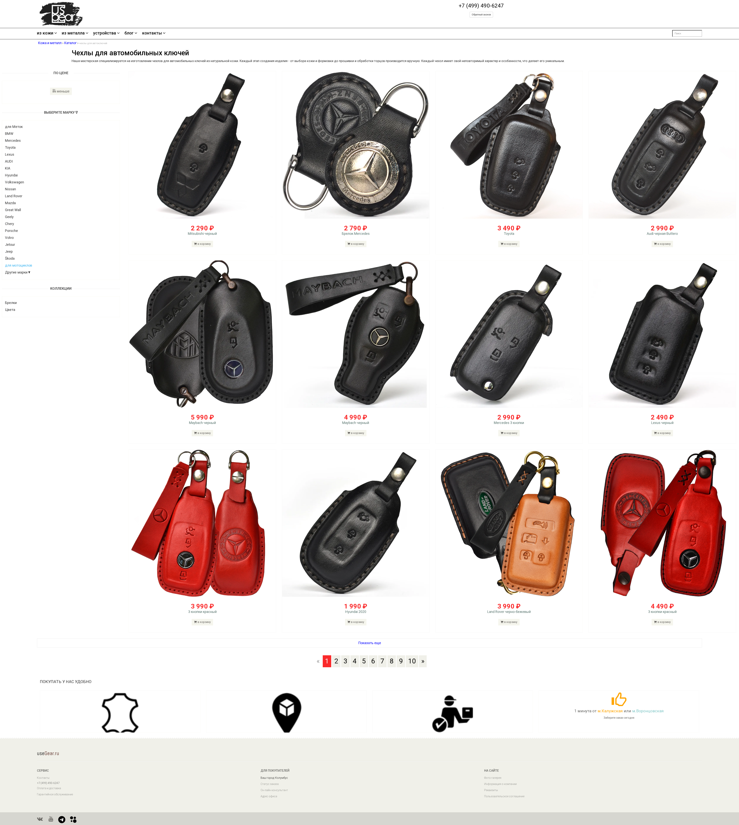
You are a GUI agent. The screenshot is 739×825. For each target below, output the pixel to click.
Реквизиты (491, 790)
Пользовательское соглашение (504, 796)
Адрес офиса (269, 796)
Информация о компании (500, 784)
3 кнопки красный (202, 612)
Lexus (9, 154)
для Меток (14, 127)
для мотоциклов (18, 265)
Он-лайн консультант (274, 790)
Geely (9, 217)
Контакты (43, 777)
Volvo (9, 238)
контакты (152, 33)
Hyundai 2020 (355, 612)
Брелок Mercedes (356, 234)
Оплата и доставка (49, 788)
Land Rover (13, 196)
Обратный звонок (481, 14)
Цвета (10, 310)
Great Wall (13, 210)
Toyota (10, 147)
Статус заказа (270, 784)
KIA (7, 168)
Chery (9, 224)
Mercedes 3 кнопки (509, 423)
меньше (63, 91)
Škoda (10, 258)
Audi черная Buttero (662, 234)
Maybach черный (202, 423)
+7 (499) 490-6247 (481, 6)
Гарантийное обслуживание (55, 794)
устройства (104, 33)
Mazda (10, 203)
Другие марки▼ (18, 272)
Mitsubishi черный (202, 234)
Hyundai (11, 175)
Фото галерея (492, 777)
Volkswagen (14, 182)
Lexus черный (662, 423)
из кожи (45, 33)
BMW (9, 134)
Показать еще (369, 643)
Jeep (9, 251)
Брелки (11, 303)
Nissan (10, 189)
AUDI (9, 161)
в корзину (204, 244)
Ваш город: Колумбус (274, 777)
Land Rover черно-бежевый (509, 612)
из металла (73, 33)
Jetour (10, 245)
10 (412, 661)
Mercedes (13, 140)
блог (129, 33)
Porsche (11, 231)
